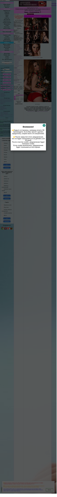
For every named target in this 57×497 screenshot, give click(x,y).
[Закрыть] (44, 125)
